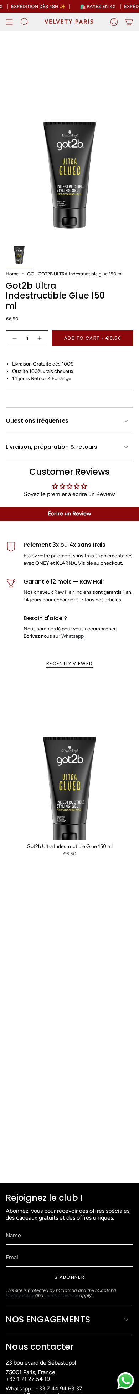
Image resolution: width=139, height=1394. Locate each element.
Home (12, 274)
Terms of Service (61, 1295)
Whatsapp (72, 636)
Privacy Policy (20, 1295)
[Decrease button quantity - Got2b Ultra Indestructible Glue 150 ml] (14, 338)
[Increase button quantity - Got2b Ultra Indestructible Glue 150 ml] (39, 338)
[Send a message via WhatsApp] (125, 1380)
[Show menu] (9, 22)
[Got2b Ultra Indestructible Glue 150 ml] (69, 757)
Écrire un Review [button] (69, 513)
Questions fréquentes (37, 421)
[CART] (129, 22)
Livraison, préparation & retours (51, 447)
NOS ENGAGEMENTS (48, 1319)
